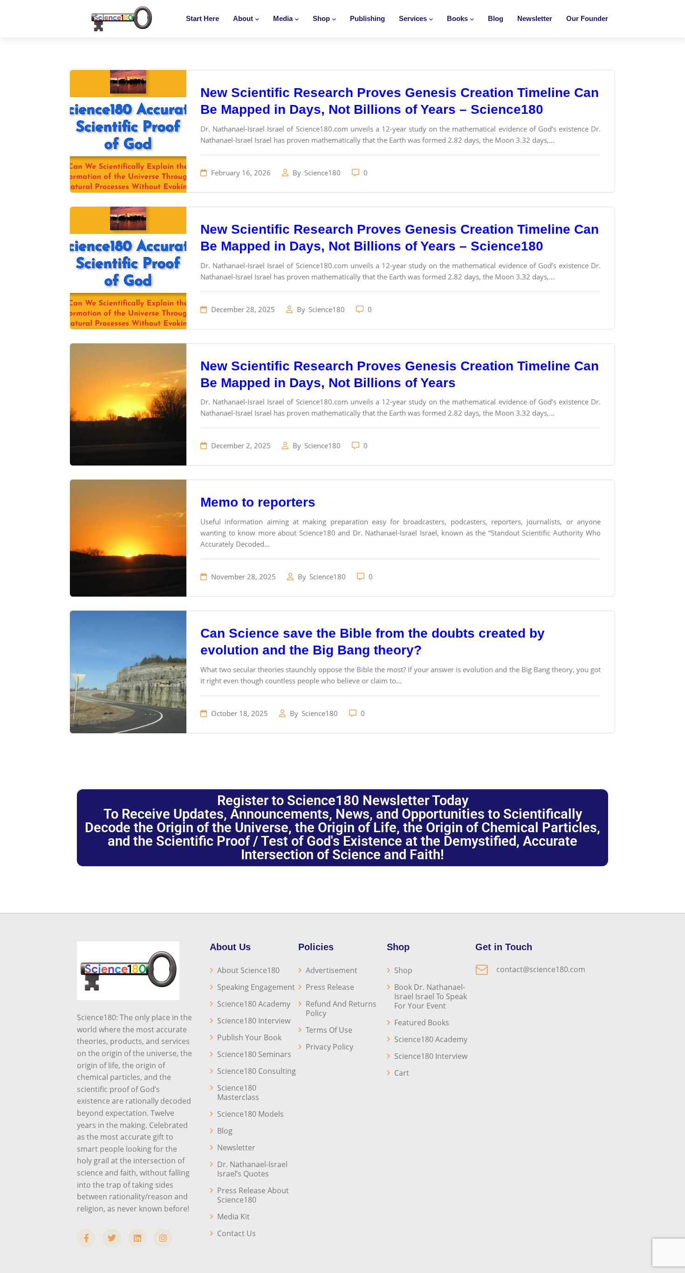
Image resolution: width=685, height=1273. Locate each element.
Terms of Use (329, 1030)
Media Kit (233, 1216)
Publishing (367, 18)
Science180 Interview (253, 1020)
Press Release (330, 987)
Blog (495, 18)
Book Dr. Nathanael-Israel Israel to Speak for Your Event (430, 996)
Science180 (323, 172)
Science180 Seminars (254, 1054)
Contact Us (236, 1233)
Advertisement (331, 970)
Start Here (202, 18)
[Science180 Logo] (121, 18)
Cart (401, 1073)
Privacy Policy (329, 1046)
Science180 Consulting (256, 1071)
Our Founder (587, 18)
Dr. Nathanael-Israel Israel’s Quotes (252, 1169)
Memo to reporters (257, 502)
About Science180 (248, 970)
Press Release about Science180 (253, 1195)
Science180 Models (250, 1114)
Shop (403, 970)
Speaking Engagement (256, 987)
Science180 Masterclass (238, 1092)
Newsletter (534, 18)
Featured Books (421, 1022)
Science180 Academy (253, 1004)
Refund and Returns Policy (341, 1008)
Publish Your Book (249, 1037)
